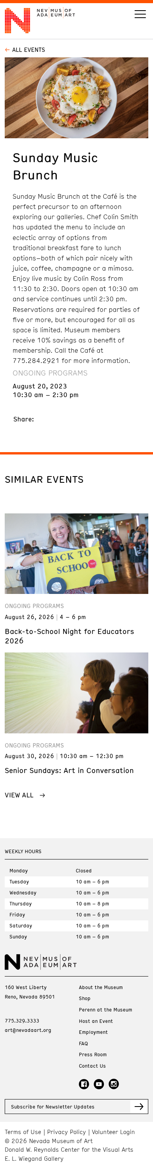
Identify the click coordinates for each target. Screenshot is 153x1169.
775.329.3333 (22, 1020)
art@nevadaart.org (28, 1030)
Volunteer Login (113, 1132)
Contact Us (92, 1066)
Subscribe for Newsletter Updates (53, 1106)
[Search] (140, 15)
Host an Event (96, 1021)
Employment (93, 1032)
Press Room (93, 1054)
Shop (85, 998)
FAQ (83, 1043)
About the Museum (101, 987)
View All (19, 794)
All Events (28, 49)
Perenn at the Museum (105, 1010)
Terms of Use (23, 1132)
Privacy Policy (66, 1132)
